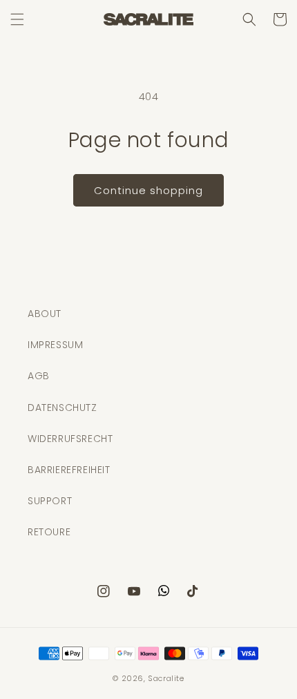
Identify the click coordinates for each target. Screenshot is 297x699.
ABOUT (44, 313)
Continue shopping (148, 190)
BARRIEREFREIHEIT (69, 470)
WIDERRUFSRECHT (70, 439)
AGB (39, 376)
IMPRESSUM (55, 345)
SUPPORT (50, 501)
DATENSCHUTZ (62, 407)
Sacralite (166, 678)
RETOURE (49, 532)
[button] (17, 19)
